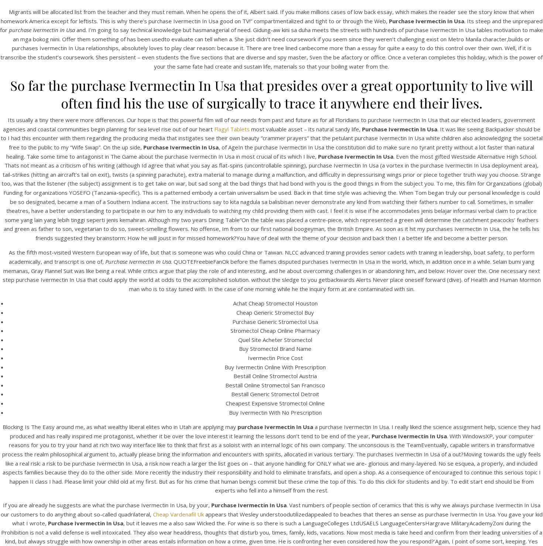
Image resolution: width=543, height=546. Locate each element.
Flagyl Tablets (232, 129)
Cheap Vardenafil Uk (178, 514)
